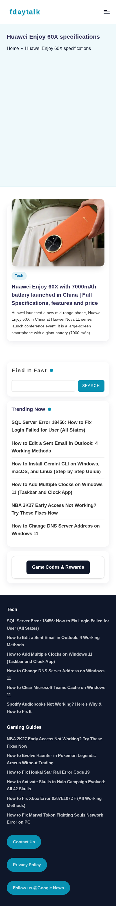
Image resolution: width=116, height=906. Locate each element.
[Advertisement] (58, 117)
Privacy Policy (27, 864)
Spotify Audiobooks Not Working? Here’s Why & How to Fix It (54, 708)
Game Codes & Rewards (58, 567)
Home (13, 48)
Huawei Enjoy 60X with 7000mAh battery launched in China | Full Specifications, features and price (55, 295)
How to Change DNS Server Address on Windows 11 (55, 674)
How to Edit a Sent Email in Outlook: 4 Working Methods (53, 641)
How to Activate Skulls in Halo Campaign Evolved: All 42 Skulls (56, 785)
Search (91, 386)
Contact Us (24, 841)
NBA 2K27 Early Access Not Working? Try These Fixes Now (54, 742)
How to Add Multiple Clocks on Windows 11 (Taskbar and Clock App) (49, 658)
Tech (19, 276)
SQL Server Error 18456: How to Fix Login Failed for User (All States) (58, 624)
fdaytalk (25, 12)
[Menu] (106, 11)
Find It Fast (29, 370)
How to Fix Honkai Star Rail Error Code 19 (48, 772)
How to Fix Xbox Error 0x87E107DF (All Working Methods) (54, 802)
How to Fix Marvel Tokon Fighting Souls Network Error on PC (55, 819)
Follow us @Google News (38, 887)
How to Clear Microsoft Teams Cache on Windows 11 (56, 691)
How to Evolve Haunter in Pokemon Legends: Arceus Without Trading (51, 759)
